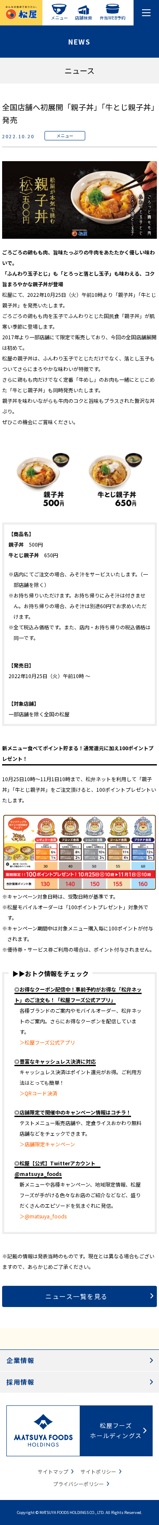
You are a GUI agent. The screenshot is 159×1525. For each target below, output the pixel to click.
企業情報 (20, 1360)
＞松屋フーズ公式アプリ (47, 1042)
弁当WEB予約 (113, 17)
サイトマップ (53, 1471)
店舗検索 (83, 17)
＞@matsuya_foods (43, 1216)
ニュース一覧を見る (76, 1296)
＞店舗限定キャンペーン (47, 1144)
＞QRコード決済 (38, 1093)
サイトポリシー (98, 1471)
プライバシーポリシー (78, 1483)
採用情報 (20, 1381)
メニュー (59, 17)
